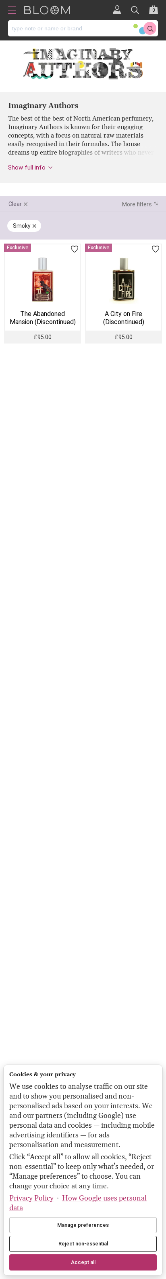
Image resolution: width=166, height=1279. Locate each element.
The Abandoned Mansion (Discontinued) (43, 318)
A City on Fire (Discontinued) (123, 318)
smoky (22, 226)
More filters (137, 204)
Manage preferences (83, 1225)
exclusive (17, 247)
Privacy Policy (31, 1198)
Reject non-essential (83, 1244)
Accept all (83, 1262)
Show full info (27, 167)
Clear (15, 204)
